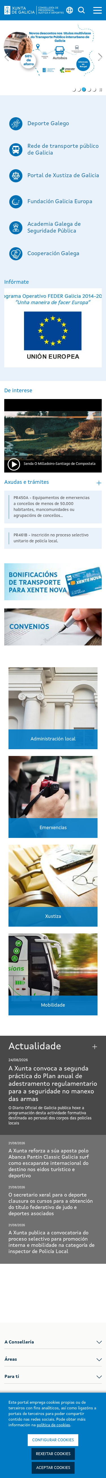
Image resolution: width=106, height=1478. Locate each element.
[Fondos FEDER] (52, 327)
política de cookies (53, 1425)
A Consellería (19, 1342)
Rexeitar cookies (53, 1454)
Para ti (12, 1377)
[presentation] (6, 57)
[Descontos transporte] (53, 57)
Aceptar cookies (53, 1468)
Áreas (11, 1359)
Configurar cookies (53, 1440)
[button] (97, 10)
